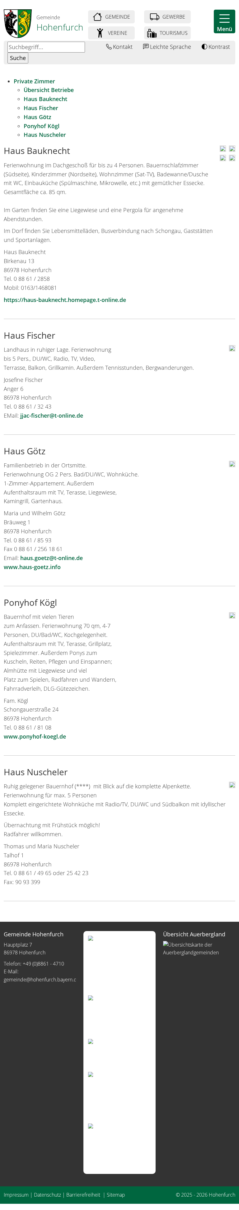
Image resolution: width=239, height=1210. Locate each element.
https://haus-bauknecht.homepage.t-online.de (65, 300)
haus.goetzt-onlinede (51, 558)
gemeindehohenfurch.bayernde (42, 979)
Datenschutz (47, 1194)
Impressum (16, 1194)
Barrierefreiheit (83, 1194)
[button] (224, 21)
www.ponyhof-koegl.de (35, 736)
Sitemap (116, 1194)
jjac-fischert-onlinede (51, 415)
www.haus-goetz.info (32, 567)
